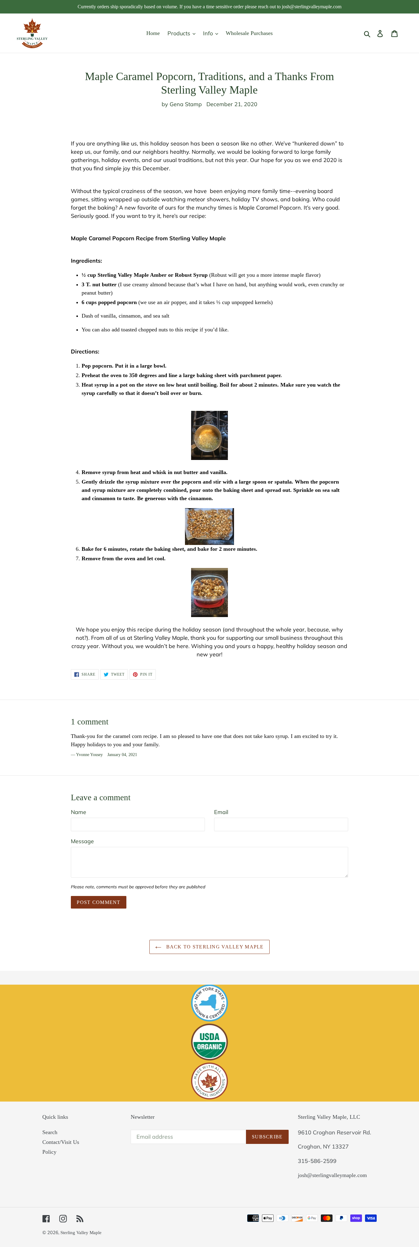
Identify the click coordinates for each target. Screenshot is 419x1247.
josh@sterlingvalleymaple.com (332, 1175)
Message (82, 841)
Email (221, 812)
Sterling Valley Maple (81, 1232)
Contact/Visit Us (60, 1142)
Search (49, 1132)
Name (78, 812)
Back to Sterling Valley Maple (213, 946)
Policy (49, 1152)
